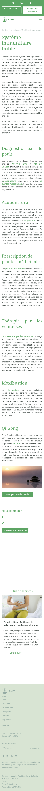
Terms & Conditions (9, 784)
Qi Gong (17, 443)
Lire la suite (16, 653)
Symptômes (15, 30)
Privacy (5, 781)
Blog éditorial (7, 720)
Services (5, 30)
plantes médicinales (15, 268)
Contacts (5, 716)
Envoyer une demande (32, 10)
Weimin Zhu (19, 164)
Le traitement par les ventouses (18, 336)
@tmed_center (15, 733)
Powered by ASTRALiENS (11, 787)
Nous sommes (7, 708)
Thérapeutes (6, 712)
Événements (6, 704)
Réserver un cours (12, 9)
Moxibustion (13, 390)
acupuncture (9, 181)
